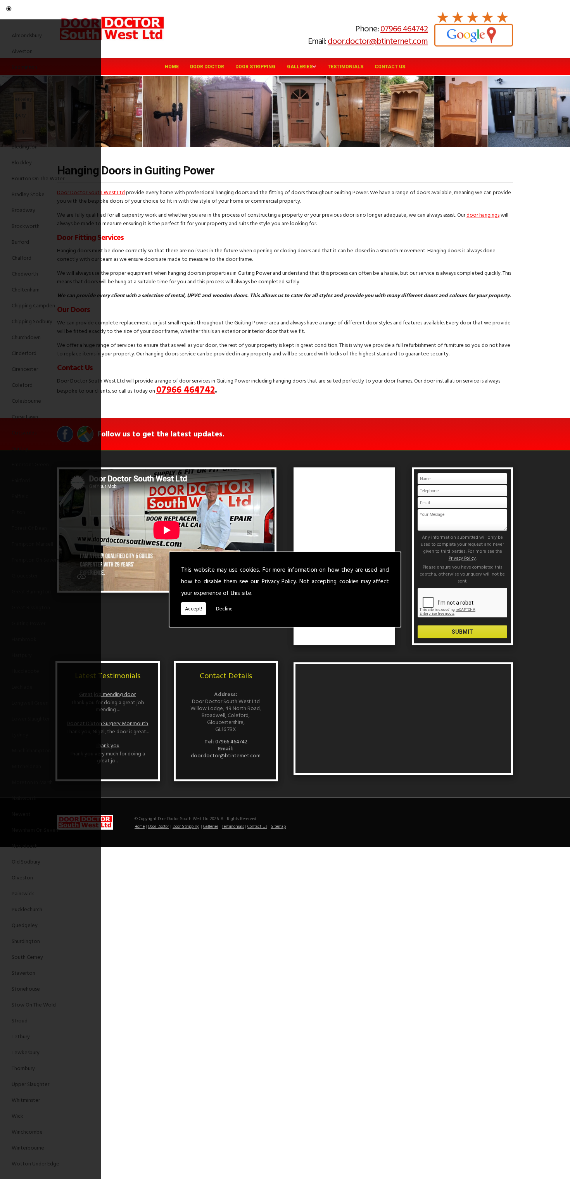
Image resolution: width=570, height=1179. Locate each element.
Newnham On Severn (36, 830)
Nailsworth (24, 798)
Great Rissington (31, 607)
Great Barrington (31, 591)
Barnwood (24, 83)
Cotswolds (24, 432)
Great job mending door (107, 694)
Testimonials (345, 66)
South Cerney (27, 957)
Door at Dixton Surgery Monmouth (107, 723)
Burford (20, 242)
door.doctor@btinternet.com (378, 40)
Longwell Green (30, 702)
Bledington (25, 146)
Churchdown (26, 337)
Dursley (20, 448)
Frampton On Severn (35, 559)
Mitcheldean (26, 766)
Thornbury (23, 1068)
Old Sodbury (26, 861)
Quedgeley (25, 925)
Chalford (21, 257)
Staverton (23, 973)
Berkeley (22, 99)
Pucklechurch (27, 909)
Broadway (23, 210)
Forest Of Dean (29, 528)
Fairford (21, 480)
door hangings (482, 214)
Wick (17, 1116)
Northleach (25, 845)
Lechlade (22, 687)
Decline (224, 608)
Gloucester (25, 575)
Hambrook (24, 639)
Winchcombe (27, 1131)
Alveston (22, 51)
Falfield (20, 496)
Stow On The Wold (34, 1004)
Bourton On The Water (38, 178)
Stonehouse (26, 988)
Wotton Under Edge (35, 1163)
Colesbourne (26, 400)
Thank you (107, 745)
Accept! (193, 608)
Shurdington (26, 941)
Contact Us (390, 66)
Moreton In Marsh (32, 782)
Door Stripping (255, 66)
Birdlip (19, 130)
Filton (18, 512)
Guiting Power (28, 623)
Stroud (20, 1020)
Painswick (23, 893)
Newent (21, 814)
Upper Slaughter (30, 1084)
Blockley (22, 162)
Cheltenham (26, 289)
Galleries (300, 66)
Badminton (24, 67)
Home (172, 66)
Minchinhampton (31, 750)
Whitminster (26, 1100)
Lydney (20, 734)
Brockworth (26, 226)
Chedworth (25, 273)
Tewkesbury (26, 1052)
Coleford (22, 385)
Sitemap (278, 826)
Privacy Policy (279, 581)
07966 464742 (404, 28)
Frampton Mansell (32, 544)
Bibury (19, 114)
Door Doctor (207, 66)
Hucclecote (25, 671)
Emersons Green (30, 464)
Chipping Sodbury (32, 321)
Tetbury (21, 1036)
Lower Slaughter (31, 718)
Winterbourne (28, 1147)
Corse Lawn (25, 416)
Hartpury (22, 655)
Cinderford (24, 353)
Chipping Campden (33, 305)
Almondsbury (27, 35)
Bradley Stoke (28, 194)
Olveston (22, 877)
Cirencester (25, 369)
